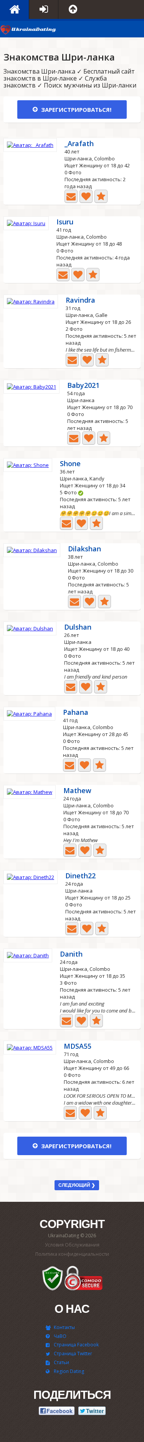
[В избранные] (101, 196)
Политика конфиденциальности (72, 1254)
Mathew (77, 791)
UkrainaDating (29, 31)
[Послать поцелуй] (86, 196)
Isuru (64, 222)
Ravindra (80, 300)
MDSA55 (77, 1047)
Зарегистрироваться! (75, 109)
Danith (71, 954)
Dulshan (77, 627)
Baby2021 (83, 386)
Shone (70, 464)
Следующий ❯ (76, 1185)
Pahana (75, 713)
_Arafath (79, 144)
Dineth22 (80, 876)
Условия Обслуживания (72, 1245)
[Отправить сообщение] (71, 196)
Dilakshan (84, 549)
